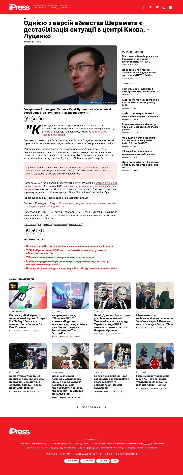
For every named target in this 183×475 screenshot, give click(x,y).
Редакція (51, 454)
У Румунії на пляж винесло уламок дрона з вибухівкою (138, 152)
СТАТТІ (52, 7)
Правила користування (87, 454)
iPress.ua (147, 444)
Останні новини (132, 51)
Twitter (102, 461)
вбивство (48, 224)
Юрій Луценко (30, 224)
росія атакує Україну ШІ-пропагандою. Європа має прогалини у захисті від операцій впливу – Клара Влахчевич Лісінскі (26, 381)
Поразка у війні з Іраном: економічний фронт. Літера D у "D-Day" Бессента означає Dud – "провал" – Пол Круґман (27, 321)
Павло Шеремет (75, 224)
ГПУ (39, 224)
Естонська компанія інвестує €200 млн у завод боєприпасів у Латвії (140, 127)
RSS (115, 461)
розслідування (60, 224)
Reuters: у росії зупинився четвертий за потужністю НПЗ (140, 90)
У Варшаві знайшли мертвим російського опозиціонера (60, 257)
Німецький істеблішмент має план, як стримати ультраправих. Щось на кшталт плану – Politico (152, 380)
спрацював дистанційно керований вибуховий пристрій (70, 188)
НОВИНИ (39, 7)
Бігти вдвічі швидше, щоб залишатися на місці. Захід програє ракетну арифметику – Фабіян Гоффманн (111, 381)
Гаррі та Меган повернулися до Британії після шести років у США (140, 102)
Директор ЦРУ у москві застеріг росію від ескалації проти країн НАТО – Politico (139, 72)
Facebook (71, 461)
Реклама (65, 454)
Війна (64, 7)
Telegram (87, 461)
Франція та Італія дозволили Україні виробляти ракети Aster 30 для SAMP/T (138, 140)
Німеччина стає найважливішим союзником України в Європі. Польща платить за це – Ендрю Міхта (155, 320)
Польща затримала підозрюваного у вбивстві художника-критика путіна (71, 268)
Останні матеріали (21, 279)
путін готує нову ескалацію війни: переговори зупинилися (140, 114)
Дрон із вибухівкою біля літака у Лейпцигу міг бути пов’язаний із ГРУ (140, 165)
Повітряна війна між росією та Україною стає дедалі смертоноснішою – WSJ (140, 59)
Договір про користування (121, 454)
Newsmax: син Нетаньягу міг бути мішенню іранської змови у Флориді (69, 246)
